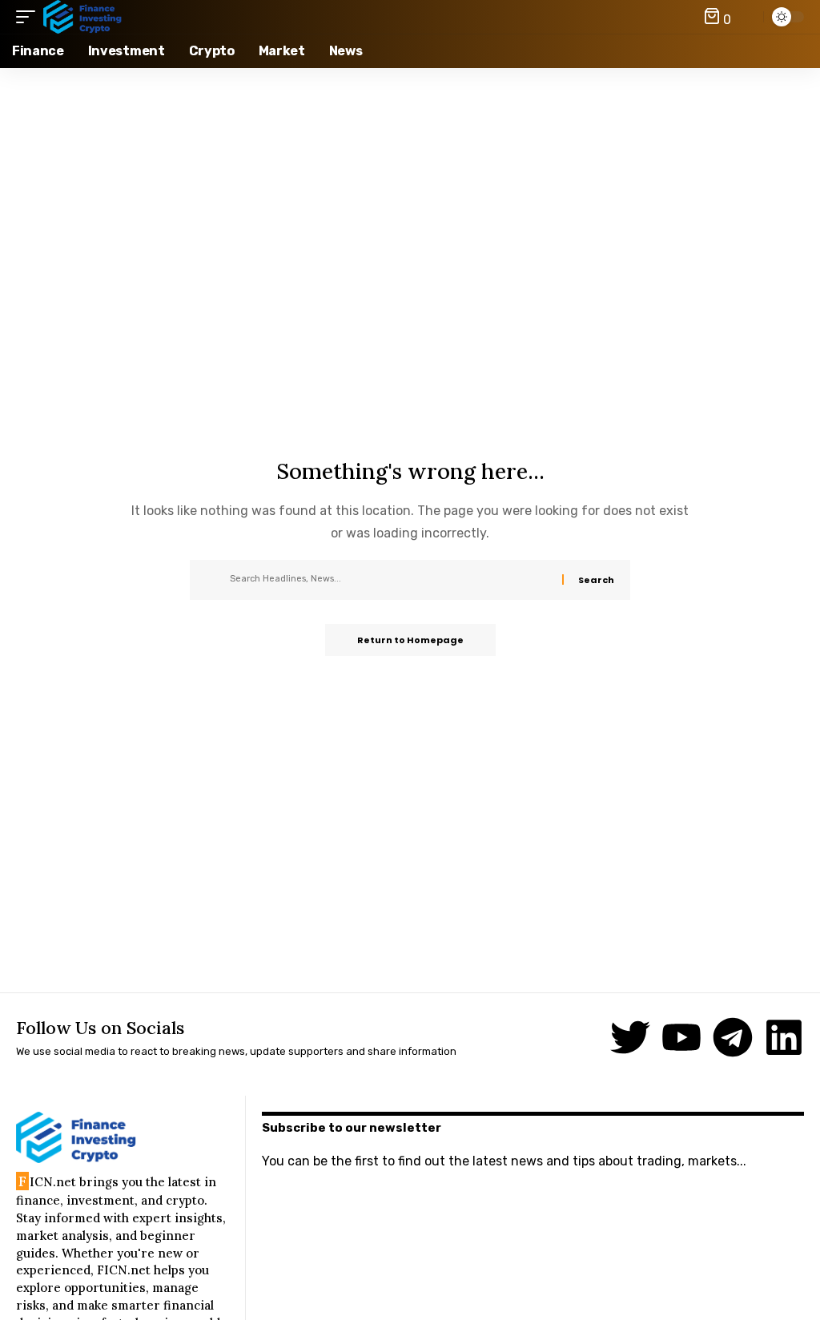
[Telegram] (733, 1037)
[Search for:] (390, 580)
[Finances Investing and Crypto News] (82, 17)
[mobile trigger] (29, 17)
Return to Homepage (410, 640)
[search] (747, 17)
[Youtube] (681, 1037)
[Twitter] (630, 1037)
